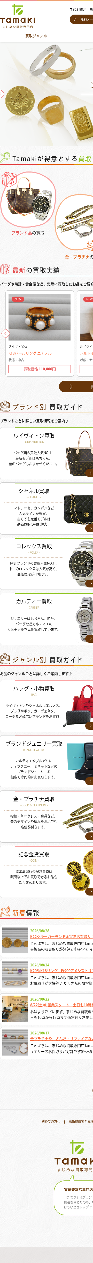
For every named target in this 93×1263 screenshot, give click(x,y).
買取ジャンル (36, 36)
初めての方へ (51, 1122)
